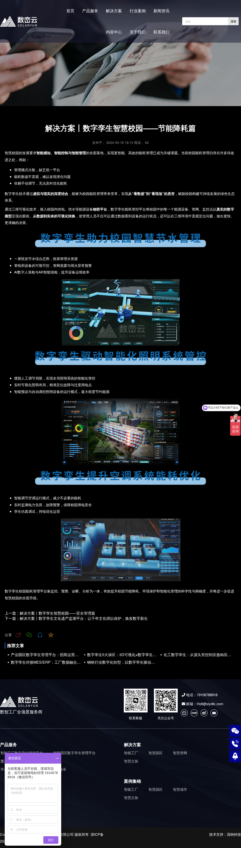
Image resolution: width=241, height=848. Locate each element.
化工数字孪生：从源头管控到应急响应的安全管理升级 (199, 654)
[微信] (235, 731)
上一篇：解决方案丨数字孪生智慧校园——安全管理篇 (50, 613)
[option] (120, 156)
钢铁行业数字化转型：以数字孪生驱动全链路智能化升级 (123, 662)
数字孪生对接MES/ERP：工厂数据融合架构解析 (46, 662)
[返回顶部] (235, 756)
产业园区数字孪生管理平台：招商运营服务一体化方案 (46, 654)
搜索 (233, 21)
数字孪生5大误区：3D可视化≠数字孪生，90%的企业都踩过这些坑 (123, 654)
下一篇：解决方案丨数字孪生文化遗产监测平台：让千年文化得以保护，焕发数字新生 (76, 618)
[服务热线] (235, 743)
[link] (120, 156)
